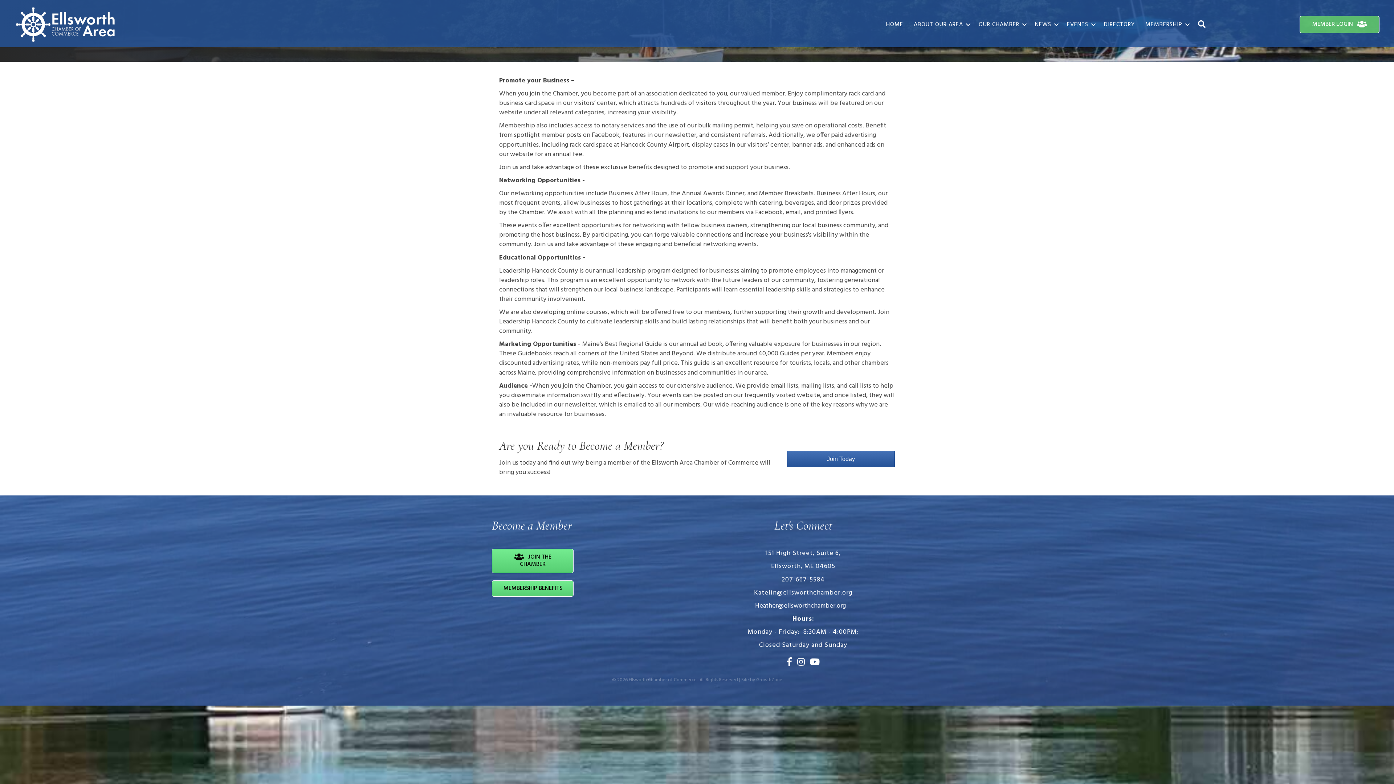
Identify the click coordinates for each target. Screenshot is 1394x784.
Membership (1163, 24)
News (1043, 24)
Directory (1119, 24)
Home (894, 24)
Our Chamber (999, 24)
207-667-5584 (803, 580)
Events (1077, 24)
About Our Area (938, 24)
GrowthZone (769, 680)
